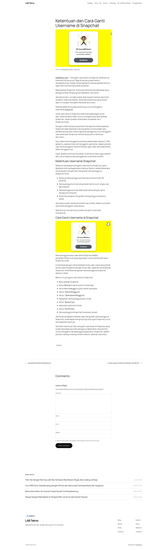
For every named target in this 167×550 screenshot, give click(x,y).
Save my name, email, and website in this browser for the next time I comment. (78, 440)
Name (57, 416)
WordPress (139, 545)
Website (57, 432)
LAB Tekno (29, 3)
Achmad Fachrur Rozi (67, 69)
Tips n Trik (77, 69)
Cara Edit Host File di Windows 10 (39, 363)
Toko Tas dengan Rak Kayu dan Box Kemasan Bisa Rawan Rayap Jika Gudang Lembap (61, 480)
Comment (58, 393)
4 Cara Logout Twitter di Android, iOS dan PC (123, 363)
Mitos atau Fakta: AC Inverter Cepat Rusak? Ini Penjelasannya (51, 491)
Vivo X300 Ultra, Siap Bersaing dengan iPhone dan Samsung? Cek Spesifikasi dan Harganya (64, 486)
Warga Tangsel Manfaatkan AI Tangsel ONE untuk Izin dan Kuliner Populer (56, 497)
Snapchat (69, 109)
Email (57, 424)
